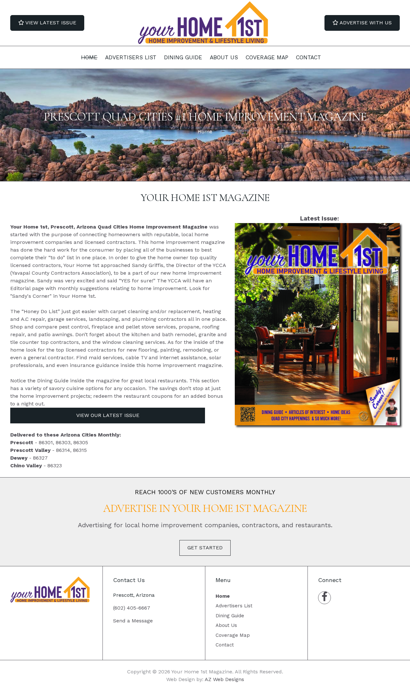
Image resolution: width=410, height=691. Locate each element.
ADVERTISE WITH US (365, 23)
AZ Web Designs (224, 679)
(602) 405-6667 (131, 608)
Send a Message (133, 621)
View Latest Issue (50, 23)
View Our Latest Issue (107, 415)
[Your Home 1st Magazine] (205, 23)
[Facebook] (324, 597)
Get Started (205, 548)
